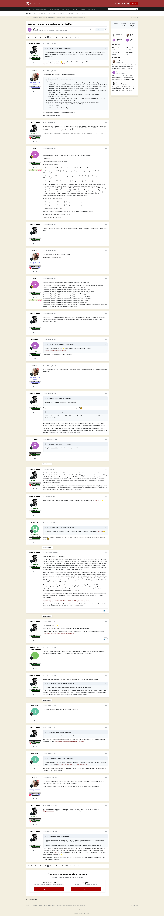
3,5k (35, 91)
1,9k (35, 542)
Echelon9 (34, 339)
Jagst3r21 (34, 705)
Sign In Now (86, 889)
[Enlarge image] (62, 62)
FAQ (29, 9)
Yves (35, 29)
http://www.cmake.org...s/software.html (54, 63)
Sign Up (134, 3)
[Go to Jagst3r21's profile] (35, 711)
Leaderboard (91, 9)
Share (91, 29)
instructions (98, 500)
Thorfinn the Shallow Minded (35, 648)
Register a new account (49, 889)
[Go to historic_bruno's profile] (35, 50)
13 (62, 37)
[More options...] (106, 44)
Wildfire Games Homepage (40, 9)
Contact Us (82, 910)
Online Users (42, 13)
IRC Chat (82, 9)
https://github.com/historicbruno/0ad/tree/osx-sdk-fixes (58, 633)
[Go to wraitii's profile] (35, 77)
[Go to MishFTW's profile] (35, 529)
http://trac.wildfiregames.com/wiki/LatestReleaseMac (69, 741)
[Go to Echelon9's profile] (35, 345)
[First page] (28, 37)
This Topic (129, 9)
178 (35, 167)
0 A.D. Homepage (54, 9)
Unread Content (62, 13)
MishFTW (34, 523)
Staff (35, 13)
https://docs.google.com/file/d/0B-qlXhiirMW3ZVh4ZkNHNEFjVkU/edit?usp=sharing (66, 600)
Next (66, 37)
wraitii (34, 71)
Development (65, 9)
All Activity (52, 13)
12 (59, 37)
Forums (75, 9)
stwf (34, 148)
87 (35, 358)
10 (53, 37)
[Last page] (70, 37)
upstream (56, 852)
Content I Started (73, 13)
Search (83, 13)
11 (56, 37)
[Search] (136, 9)
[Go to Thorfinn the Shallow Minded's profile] (35, 655)
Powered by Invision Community (82, 913)
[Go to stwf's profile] (35, 154)
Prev (31, 37)
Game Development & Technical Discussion (55, 30)
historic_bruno (34, 44)
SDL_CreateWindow (48, 811)
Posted (49, 43)
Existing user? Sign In (121, 3)
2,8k (35, 63)
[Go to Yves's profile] (30, 30)
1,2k (35, 668)
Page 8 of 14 (77, 37)
